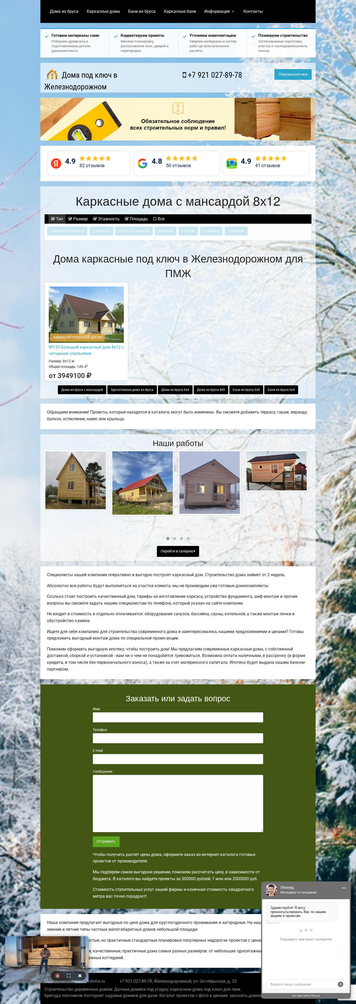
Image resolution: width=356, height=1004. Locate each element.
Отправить (106, 841)
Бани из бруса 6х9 (246, 390)
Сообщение (102, 771)
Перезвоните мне (293, 74)
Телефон (100, 730)
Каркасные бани (180, 11)
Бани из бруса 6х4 (281, 390)
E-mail (98, 751)
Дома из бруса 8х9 (211, 390)
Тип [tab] (59, 218)
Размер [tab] (80, 218)
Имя (96, 709)
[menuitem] (64, 11)
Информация (217, 11)
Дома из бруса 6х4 (175, 390)
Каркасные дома (103, 11)
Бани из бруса (142, 11)
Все (160, 218)
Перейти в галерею (177, 551)
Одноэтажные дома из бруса (132, 390)
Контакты (253, 11)
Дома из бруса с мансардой (82, 390)
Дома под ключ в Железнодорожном (80, 80)
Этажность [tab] (108, 218)
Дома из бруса (64, 11)
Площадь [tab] (138, 218)
